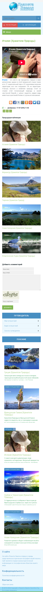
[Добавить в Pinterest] (30, 102)
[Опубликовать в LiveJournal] (18, 102)
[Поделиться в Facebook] (14, 102)
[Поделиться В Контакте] (38, 102)
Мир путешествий (10, 321)
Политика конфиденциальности (13, 575)
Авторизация (30, 25)
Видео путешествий (11, 326)
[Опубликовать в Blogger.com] (10, 102)
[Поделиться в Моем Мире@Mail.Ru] (22, 102)
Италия (4, 80)
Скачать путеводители (12, 331)
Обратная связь (7, 584)
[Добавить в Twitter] (34, 102)
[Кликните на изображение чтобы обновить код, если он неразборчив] (11, 295)
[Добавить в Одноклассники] (26, 102)
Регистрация (11, 25)
